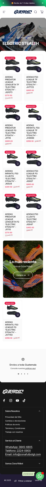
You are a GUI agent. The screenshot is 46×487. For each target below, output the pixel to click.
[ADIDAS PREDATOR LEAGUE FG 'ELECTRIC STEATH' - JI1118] (12, 112)
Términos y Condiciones (15, 428)
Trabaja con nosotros (14, 432)
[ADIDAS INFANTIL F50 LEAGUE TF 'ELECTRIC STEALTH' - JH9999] (33, 112)
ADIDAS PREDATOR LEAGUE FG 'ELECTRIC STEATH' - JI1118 (10, 131)
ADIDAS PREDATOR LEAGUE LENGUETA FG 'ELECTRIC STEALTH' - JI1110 (12, 222)
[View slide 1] (18, 373)
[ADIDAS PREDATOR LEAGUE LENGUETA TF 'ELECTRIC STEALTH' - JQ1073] (12, 64)
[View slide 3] (24, 373)
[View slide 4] (27, 373)
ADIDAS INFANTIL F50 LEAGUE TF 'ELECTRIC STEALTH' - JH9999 (32, 131)
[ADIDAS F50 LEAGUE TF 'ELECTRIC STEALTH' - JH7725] (33, 64)
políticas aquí (30, 368)
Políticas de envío (12, 424)
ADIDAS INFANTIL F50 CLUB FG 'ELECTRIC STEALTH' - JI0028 (11, 177)
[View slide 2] (21, 373)
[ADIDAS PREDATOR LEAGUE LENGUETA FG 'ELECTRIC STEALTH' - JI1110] (12, 201)
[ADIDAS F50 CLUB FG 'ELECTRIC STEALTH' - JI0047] (33, 201)
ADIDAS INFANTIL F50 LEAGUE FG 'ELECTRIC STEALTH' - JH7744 (11, 328)
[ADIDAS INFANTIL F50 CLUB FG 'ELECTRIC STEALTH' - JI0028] (12, 158)
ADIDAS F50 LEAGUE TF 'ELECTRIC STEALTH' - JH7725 (32, 82)
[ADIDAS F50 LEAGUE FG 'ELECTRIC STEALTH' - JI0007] (33, 158)
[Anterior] (3, 3)
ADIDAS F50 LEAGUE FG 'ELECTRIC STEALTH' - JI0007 (32, 176)
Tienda (10, 38)
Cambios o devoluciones (15, 421)
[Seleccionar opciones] (17, 69)
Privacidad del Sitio (13, 417)
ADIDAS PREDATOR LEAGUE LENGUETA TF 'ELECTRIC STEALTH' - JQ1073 (12, 84)
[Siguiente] (42, 3)
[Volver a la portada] (4, 38)
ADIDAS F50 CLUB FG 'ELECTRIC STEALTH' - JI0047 (32, 219)
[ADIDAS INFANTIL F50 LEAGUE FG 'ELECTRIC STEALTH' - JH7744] (12, 309)
